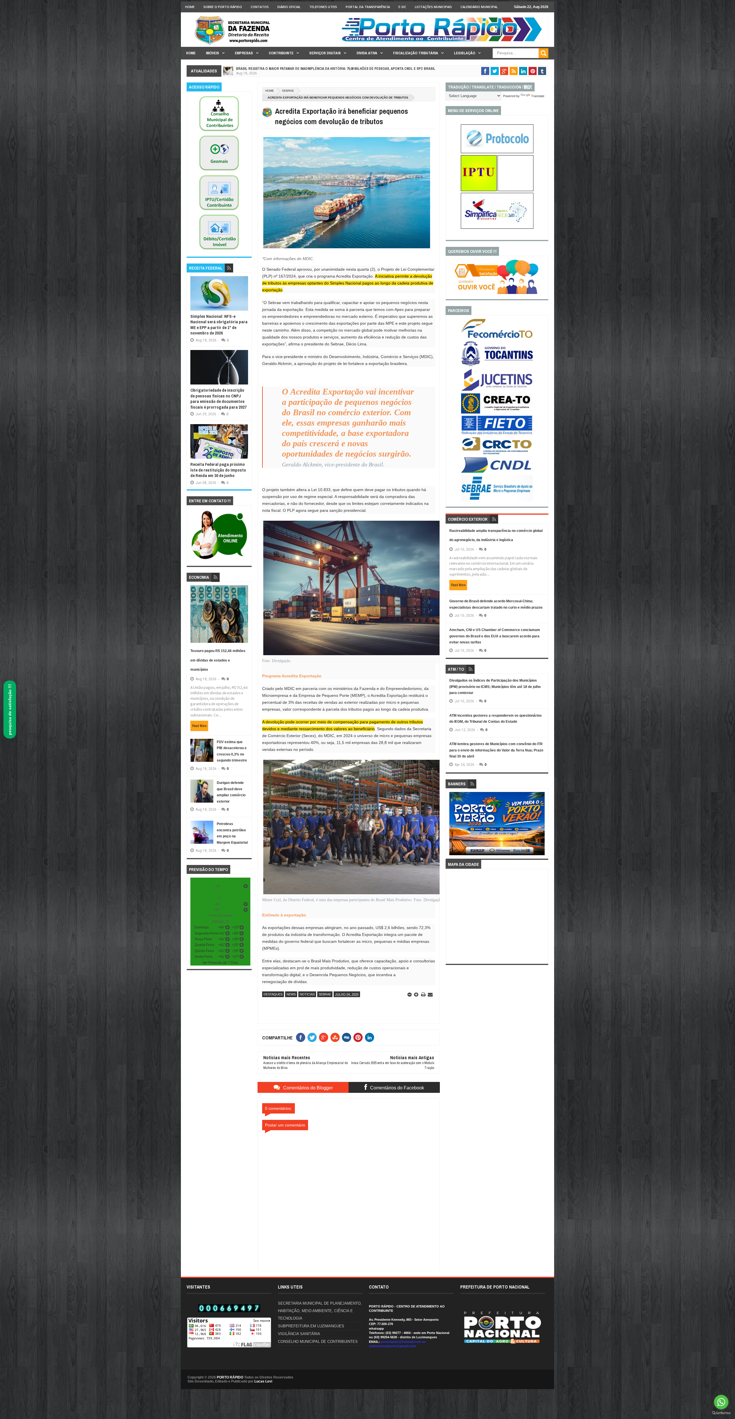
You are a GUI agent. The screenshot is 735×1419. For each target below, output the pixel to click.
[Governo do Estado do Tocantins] (497, 366)
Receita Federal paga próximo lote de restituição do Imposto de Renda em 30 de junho (218, 469)
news (291, 994)
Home (190, 7)
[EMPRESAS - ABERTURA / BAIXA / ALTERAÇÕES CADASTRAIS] (497, 228)
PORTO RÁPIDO (230, 1377)
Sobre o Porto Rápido (222, 7)
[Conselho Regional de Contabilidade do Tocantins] (497, 453)
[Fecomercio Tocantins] (497, 338)
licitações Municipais (433, 7)
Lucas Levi (263, 1381)
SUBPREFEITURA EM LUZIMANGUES (311, 1326)
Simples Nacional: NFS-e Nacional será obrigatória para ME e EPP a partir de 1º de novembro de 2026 (218, 324)
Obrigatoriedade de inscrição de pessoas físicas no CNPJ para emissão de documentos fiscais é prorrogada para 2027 (218, 398)
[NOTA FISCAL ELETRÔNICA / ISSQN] (515, 190)
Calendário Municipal (479, 7)
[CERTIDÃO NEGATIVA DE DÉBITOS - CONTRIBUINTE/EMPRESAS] (219, 211)
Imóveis (212, 53)
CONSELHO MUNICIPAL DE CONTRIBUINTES (318, 1341)
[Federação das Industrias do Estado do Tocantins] (497, 434)
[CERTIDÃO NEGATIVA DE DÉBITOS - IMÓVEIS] (219, 250)
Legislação (464, 53)
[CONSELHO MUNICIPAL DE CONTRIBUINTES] (219, 132)
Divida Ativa (367, 53)
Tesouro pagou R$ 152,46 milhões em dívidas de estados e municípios (217, 660)
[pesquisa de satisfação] (497, 293)
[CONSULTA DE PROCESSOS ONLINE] (497, 152)
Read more (199, 726)
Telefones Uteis (323, 7)
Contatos (260, 7)
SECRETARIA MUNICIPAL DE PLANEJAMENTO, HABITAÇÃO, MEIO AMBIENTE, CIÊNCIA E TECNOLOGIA (320, 1310)
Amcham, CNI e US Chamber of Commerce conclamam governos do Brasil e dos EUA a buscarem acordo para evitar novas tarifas (494, 636)
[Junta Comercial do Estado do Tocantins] (497, 390)
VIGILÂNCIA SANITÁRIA (299, 1334)
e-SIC (402, 7)
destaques (273, 994)
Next (542, 825)
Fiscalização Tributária (415, 53)
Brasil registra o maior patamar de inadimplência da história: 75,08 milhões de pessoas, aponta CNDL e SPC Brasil (335, 68)
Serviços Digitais (325, 53)
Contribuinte (281, 53)
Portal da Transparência (368, 7)
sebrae (288, 90)
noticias (307, 994)
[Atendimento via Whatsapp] (219, 559)
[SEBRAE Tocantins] (497, 500)
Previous (453, 825)
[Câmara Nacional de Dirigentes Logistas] (497, 472)
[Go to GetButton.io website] (721, 1413)
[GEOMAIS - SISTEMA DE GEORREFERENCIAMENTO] (219, 171)
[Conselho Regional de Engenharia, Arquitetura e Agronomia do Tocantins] (497, 412)
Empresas (244, 53)
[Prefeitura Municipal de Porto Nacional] (443, 41)
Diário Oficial (289, 7)
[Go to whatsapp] (721, 1402)
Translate (537, 96)
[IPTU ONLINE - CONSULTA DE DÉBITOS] (479, 190)
